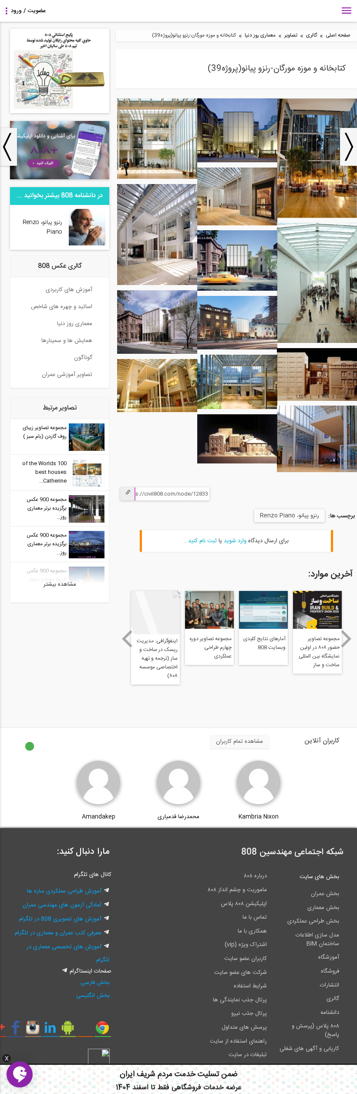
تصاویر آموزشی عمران (67, 374)
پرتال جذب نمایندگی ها (240, 1000)
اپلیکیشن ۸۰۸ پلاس (244, 904)
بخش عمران (325, 894)
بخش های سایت (319, 877)
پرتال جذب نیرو (249, 1013)
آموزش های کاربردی (69, 290)
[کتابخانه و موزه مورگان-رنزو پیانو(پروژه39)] (317, 216)
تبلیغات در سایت (248, 1055)
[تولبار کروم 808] (102, 1031)
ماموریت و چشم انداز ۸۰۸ (237, 890)
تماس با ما (254, 917)
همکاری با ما (252, 931)
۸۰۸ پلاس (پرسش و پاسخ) (315, 1030)
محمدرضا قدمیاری (178, 817)
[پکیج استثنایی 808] (59, 112)
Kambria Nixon (259, 817)
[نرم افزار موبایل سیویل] (68, 1031)
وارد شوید (235, 541)
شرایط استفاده (250, 986)
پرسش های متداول (244, 1027)
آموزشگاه (328, 957)
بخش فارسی (95, 982)
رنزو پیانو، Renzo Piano (289, 515)
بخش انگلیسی (93, 995)
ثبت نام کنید (202, 541)
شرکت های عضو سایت (240, 972)
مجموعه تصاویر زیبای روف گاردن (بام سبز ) (45, 432)
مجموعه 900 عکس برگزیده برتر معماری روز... (47, 508)
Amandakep (98, 817)
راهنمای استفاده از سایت (238, 1041)
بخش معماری (323, 908)
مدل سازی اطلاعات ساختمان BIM (317, 939)
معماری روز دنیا (260, 35)
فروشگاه (330, 971)
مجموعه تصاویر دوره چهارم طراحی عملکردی (210, 647)
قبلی (126, 639)
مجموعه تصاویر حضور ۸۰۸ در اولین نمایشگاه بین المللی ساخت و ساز (319, 651)
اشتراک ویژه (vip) (246, 945)
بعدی (346, 639)
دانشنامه (329, 1012)
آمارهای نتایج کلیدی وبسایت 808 (264, 643)
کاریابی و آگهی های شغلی (309, 1049)
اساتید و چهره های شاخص (61, 307)
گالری (311, 35)
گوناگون (83, 357)
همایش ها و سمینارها (66, 341)
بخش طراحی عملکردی (313, 921)
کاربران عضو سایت (245, 958)
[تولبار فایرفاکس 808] (85, 1031)
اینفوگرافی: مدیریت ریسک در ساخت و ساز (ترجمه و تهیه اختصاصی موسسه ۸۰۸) (157, 656)
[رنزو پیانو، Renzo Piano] (87, 244)
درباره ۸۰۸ (255, 876)
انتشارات (329, 985)
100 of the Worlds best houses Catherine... (44, 472)
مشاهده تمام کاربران (239, 741)
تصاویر (290, 35)
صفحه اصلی (338, 35)
